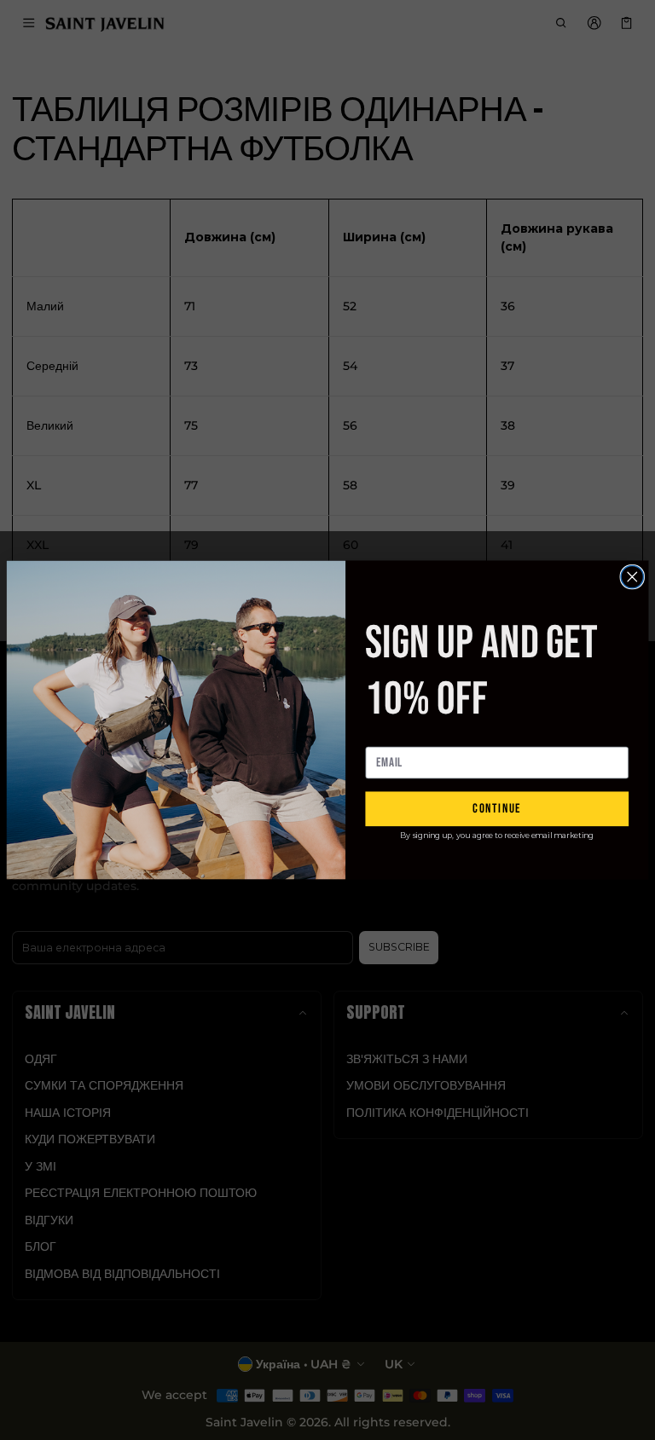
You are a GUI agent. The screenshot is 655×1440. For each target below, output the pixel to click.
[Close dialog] (632, 576)
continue (496, 808)
